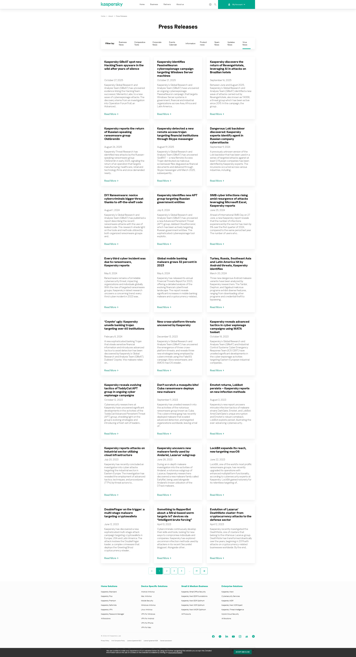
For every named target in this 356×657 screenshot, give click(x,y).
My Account (237, 4)
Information (191, 43)
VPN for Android (147, 618)
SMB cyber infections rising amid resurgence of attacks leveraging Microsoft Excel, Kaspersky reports (229, 200)
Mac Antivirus (146, 596)
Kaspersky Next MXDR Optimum (193, 610)
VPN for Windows (148, 614)
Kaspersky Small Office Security (193, 592)
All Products (186, 614)
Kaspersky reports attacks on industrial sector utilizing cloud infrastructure (124, 451)
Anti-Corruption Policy (118, 640)
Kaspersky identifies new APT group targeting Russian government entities (177, 199)
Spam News (216, 43)
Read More (110, 114)
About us (180, 4)
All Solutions (105, 618)
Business (154, 4)
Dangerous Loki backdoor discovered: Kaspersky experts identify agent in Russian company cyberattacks (227, 135)
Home (142, 4)
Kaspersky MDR (227, 601)
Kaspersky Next (227, 592)
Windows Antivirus (148, 605)
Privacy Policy (105, 640)
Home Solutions (109, 586)
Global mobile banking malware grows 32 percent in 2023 (177, 262)
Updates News (231, 43)
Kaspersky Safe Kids (109, 605)
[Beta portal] (253, 636)
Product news (203, 43)
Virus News (245, 43)
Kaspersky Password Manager (112, 614)
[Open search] (215, 4)
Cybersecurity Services (231, 596)
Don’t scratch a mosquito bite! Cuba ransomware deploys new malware (178, 388)
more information (175, 652)
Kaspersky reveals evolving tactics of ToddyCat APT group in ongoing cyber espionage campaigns (122, 390)
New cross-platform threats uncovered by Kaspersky (176, 323)
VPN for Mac (146, 627)
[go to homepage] (112, 4)
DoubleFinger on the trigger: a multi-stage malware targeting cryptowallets (124, 513)
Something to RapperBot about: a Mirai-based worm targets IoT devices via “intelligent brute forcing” (175, 515)
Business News (123, 43)
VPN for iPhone (147, 623)
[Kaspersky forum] (246, 636)
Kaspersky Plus (106, 596)
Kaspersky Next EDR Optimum (192, 601)
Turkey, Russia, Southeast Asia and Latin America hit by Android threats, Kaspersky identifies (230, 264)
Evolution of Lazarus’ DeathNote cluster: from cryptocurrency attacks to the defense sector (230, 515)
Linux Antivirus (146, 610)
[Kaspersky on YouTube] (233, 636)
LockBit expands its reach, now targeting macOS (228, 449)
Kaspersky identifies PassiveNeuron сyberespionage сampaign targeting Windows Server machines (175, 68)
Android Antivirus (147, 592)
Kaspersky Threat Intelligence (233, 610)
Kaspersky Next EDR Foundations (194, 596)
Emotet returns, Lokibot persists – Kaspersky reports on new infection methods (229, 388)
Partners (167, 4)
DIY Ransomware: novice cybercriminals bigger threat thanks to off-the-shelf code (123, 199)
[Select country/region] (210, 4)
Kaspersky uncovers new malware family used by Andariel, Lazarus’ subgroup (176, 451)
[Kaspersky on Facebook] (213, 636)
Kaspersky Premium (108, 601)
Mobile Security (147, 601)
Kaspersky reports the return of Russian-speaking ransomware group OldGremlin (124, 134)
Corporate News (157, 43)
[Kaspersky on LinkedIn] (226, 636)
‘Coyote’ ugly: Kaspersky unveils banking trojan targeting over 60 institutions (124, 325)
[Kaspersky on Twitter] (220, 636)
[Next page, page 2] (204, 571)
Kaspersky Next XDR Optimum (192, 605)
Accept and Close (243, 652)
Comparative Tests (139, 43)
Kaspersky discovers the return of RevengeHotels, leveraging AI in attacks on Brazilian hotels (228, 67)
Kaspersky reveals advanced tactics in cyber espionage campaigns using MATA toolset (229, 327)
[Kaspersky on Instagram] (240, 636)
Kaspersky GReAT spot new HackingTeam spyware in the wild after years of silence (124, 65)
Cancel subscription (166, 640)
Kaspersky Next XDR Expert (232, 605)
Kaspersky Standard (109, 592)
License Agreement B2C (134, 640)
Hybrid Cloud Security (230, 614)
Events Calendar (173, 43)
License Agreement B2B (151, 640)
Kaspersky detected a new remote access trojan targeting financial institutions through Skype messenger (177, 134)
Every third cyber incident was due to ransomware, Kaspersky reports (125, 262)
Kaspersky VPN (107, 610)
